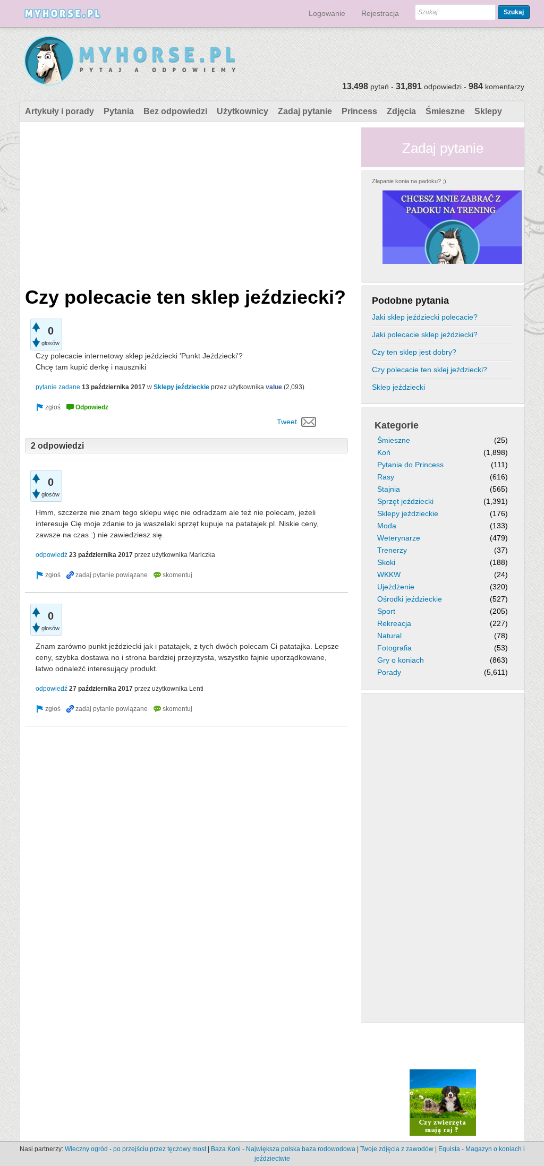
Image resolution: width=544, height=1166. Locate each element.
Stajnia (388, 489)
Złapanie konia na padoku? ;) (409, 181)
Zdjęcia (401, 111)
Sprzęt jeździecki (405, 501)
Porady (389, 672)
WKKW (389, 574)
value (274, 387)
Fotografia (394, 648)
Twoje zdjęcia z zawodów (397, 1149)
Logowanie (327, 13)
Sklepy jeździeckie (181, 387)
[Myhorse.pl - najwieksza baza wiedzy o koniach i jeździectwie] (130, 61)
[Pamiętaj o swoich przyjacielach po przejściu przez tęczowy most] (443, 1102)
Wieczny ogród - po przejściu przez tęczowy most (135, 1149)
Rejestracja (380, 13)
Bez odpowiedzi (175, 111)
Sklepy (488, 111)
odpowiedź (51, 555)
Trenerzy (392, 550)
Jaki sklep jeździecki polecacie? (425, 317)
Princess (359, 111)
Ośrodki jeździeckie (409, 599)
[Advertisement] (186, 201)
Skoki (386, 562)
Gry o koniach (400, 660)
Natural (389, 635)
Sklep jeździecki (398, 387)
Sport (386, 611)
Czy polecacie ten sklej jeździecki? (429, 369)
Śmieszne (445, 111)
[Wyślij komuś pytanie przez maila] (309, 421)
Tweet (287, 421)
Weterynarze (398, 538)
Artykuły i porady (59, 111)
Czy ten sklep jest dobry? (414, 352)
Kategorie (397, 425)
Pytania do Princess (410, 464)
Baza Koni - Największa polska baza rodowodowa (283, 1149)
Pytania (119, 111)
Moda (386, 525)
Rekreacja (394, 623)
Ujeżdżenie (395, 586)
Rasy (385, 477)
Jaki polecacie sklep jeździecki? (425, 334)
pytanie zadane (58, 387)
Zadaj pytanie (305, 111)
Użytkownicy (242, 111)
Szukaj (514, 12)
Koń (383, 452)
